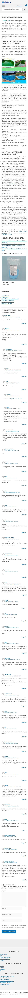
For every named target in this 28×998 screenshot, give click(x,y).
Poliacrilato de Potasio (5, 982)
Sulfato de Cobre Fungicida (8, 300)
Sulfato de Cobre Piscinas (8, 302)
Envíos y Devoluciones (5, 957)
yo (5, 613)
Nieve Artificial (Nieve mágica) (7, 981)
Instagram (2, 969)
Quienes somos (3, 954)
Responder (24, 323)
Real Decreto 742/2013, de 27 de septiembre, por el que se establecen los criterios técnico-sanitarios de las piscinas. (13, 245)
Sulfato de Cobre (6, 20)
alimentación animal (7, 234)
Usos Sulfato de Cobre (7, 303)
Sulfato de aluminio (13, 183)
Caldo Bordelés (5, 297)
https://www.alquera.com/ (16, 398)
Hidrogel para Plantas (5, 977)
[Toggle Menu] (3, 6)
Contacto (2, 960)
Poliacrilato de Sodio (4, 984)
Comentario (14, 891)
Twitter (1, 970)
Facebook (2, 967)
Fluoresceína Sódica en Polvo (7, 976)
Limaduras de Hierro (4, 979)
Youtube (2, 966)
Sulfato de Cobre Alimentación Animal (10, 298)
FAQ (1, 955)
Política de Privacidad (5, 959)
